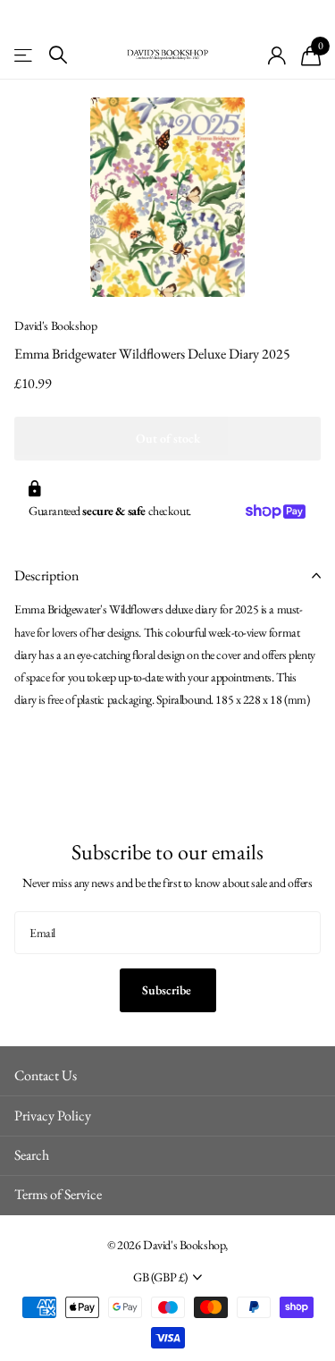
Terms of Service (58, 1194)
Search (31, 1154)
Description (46, 575)
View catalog (24, 55)
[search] (58, 55)
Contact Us (45, 1075)
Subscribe (168, 990)
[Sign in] (277, 55)
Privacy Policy (52, 1115)
